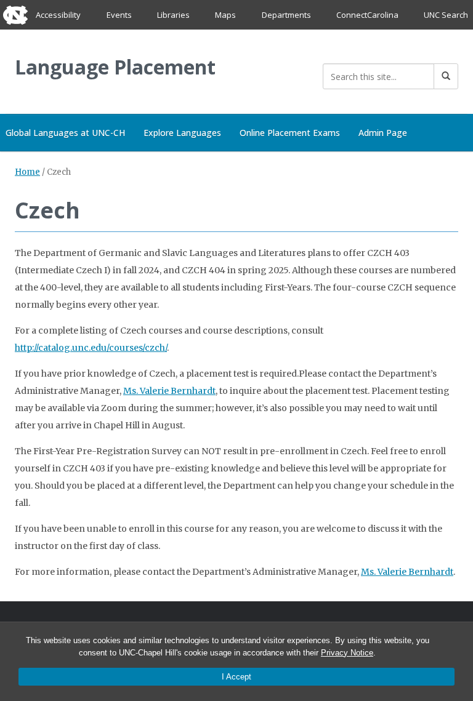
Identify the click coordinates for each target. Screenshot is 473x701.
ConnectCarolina (367, 14)
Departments (286, 14)
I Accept (236, 676)
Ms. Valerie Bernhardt (169, 390)
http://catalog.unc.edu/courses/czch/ (91, 347)
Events (119, 14)
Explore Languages (182, 132)
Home (27, 172)
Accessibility (58, 14)
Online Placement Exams (290, 132)
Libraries (173, 14)
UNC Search (446, 14)
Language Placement (115, 67)
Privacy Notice (347, 652)
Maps (225, 14)
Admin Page (382, 132)
